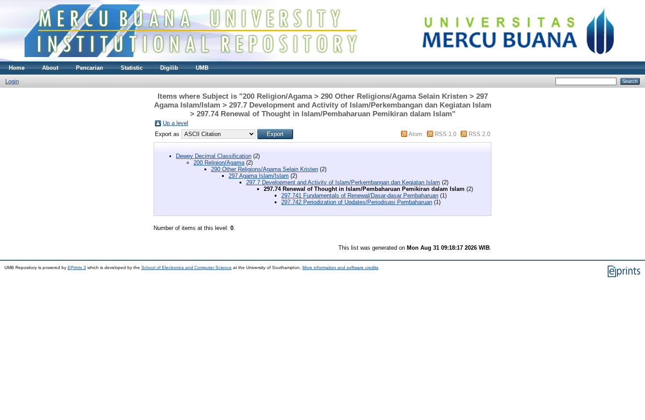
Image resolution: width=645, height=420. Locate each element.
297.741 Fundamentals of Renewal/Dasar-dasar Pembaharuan (359, 195)
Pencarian (89, 68)
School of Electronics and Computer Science (186, 267)
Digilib (169, 68)
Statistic (132, 68)
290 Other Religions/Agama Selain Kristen (264, 169)
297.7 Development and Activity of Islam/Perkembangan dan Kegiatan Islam (343, 182)
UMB (202, 68)
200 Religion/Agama (219, 162)
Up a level (175, 123)
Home (17, 68)
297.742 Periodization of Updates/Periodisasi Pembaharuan (356, 202)
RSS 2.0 (479, 134)
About (50, 68)
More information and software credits (340, 267)
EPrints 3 (77, 267)
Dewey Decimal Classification (213, 156)
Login (12, 81)
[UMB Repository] (322, 59)
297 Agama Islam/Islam (259, 175)
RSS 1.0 (445, 134)
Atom (415, 134)
